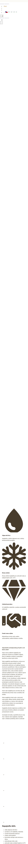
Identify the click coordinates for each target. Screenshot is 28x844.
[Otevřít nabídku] (1, 22)
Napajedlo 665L (8, 8)
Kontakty (6, 10)
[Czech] (7, 12)
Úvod (5, 6)
